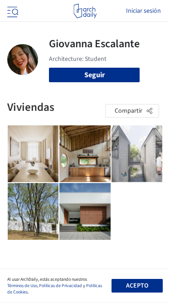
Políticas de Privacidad (60, 286)
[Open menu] (11, 11)
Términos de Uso (22, 286)
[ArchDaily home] (85, 11)
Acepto (137, 285)
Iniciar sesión (143, 11)
